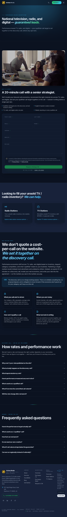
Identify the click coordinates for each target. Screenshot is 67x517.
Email (7, 123)
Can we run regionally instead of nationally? (16, 452)
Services (26, 475)
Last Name (38, 116)
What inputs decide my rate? (11, 373)
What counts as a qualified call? (12, 383)
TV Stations (49, 479)
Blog (25, 480)
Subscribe (61, 495)
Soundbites (27, 477)
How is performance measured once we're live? (18, 378)
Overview (37, 473)
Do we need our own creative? (12, 442)
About (25, 473)
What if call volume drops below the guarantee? (18, 447)
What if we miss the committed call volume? (16, 389)
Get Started (27, 482)
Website (8, 137)
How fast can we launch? (10, 437)
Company (8, 130)
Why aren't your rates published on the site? (16, 363)
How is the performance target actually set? (16, 426)
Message (7, 144)
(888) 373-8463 (39, 170)
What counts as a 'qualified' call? (13, 432)
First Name (9, 116)
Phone (36, 123)
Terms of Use (24, 161)
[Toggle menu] (63, 2)
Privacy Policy (15, 161)
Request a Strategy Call (33, 167)
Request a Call (39, 483)
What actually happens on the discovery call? (17, 368)
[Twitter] (15, 500)
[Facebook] (11, 500)
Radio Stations (50, 476)
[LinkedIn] (7, 500)
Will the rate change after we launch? (14, 394)
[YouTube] (3, 500)
